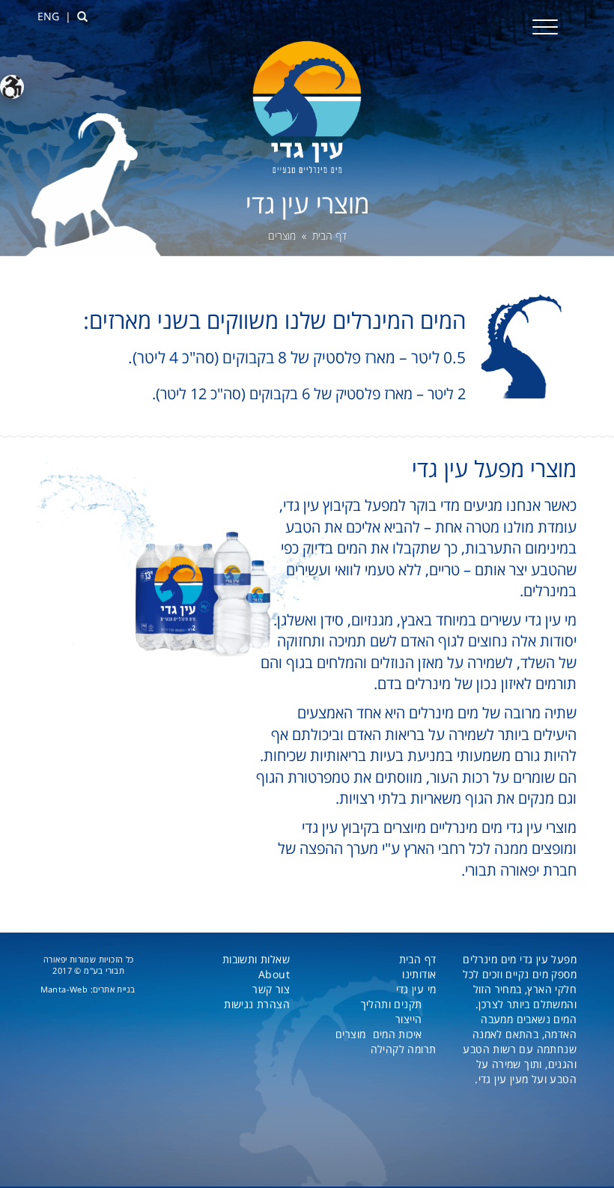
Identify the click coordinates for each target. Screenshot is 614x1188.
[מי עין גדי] (307, 106)
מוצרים (350, 1034)
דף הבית (329, 235)
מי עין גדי (416, 989)
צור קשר (271, 989)
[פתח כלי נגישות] (12, 87)
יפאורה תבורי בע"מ (83, 965)
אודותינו (419, 974)
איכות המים (397, 1034)
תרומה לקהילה (404, 1049)
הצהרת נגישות (257, 1004)
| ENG (54, 16)
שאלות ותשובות (256, 959)
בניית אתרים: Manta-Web (88, 989)
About (274, 974)
